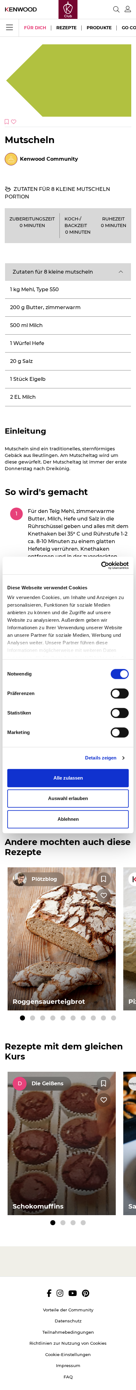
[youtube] (72, 1293)
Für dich (35, 27)
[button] (68, 272)
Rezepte (66, 27)
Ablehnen (68, 819)
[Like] (104, 896)
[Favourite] (104, 879)
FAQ (68, 1376)
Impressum (68, 1365)
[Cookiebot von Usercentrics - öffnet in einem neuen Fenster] (101, 565)
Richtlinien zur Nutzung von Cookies (68, 1343)
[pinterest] (85, 1293)
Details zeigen (100, 757)
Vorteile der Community (68, 1309)
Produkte (99, 27)
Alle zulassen (68, 778)
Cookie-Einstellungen (68, 1354)
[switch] (120, 693)
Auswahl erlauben (68, 798)
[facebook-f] (49, 1293)
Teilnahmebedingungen (68, 1332)
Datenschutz (68, 1320)
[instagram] (60, 1293)
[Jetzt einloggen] (128, 9)
